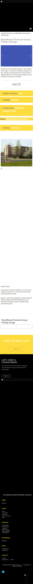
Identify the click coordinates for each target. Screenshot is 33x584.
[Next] (24, 326)
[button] (30, 28)
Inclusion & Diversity (6, 516)
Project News (5, 550)
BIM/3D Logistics (5, 530)
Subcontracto (5, 560)
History (3, 511)
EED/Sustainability (6, 531)
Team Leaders (5, 513)
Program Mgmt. (5, 525)
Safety (3, 517)
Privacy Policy (26, 564)
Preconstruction (5, 527)
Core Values (4, 514)
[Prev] (9, 326)
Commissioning (5, 533)
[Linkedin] (3, 572)
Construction (4, 528)
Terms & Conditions (17, 566)
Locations (4, 558)
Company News (5, 549)
